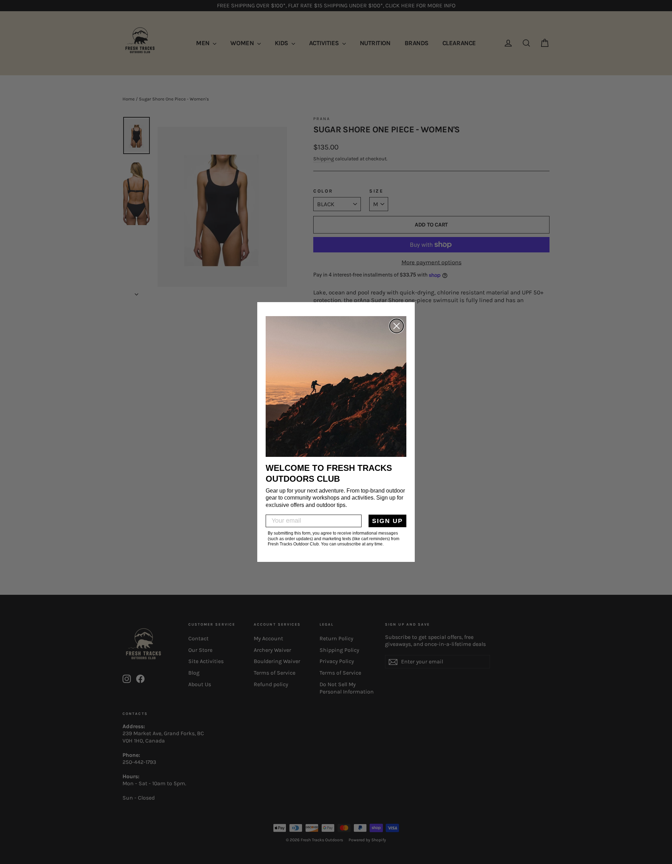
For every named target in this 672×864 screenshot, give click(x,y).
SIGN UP (387, 520)
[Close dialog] (397, 326)
